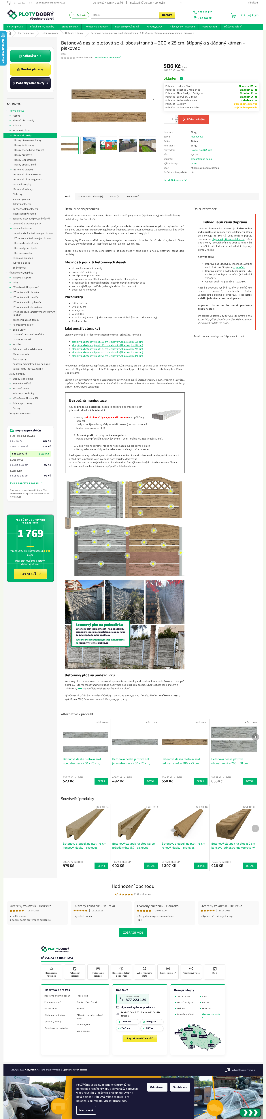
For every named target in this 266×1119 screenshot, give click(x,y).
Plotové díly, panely (23, 120)
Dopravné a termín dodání (108, 3)
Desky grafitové (23, 155)
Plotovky (17, 194)
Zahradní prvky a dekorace (27, 349)
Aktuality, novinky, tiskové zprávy (90, 1017)
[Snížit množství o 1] (176, 121)
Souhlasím (180, 1087)
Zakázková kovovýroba (56, 1028)
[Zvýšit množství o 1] (176, 117)
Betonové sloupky (23, 170)
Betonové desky (23, 135)
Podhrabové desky (23, 325)
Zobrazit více (133, 932)
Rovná (194, 150)
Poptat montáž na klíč (140, 1038)
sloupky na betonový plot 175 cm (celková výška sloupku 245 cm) (107, 349)
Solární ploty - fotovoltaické (28, 369)
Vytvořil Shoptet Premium (244, 1070)
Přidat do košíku (196, 119)
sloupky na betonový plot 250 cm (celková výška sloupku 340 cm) (107, 356)
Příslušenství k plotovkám (28, 307)
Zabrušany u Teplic (186, 1014)
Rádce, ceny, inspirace (57, 958)
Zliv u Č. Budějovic (185, 1002)
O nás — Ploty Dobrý (87, 1002)
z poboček (239, 267)
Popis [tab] (68, 196)
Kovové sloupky (22, 184)
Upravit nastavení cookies (75, 1069)
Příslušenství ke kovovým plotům (32, 238)
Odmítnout (157, 1087)
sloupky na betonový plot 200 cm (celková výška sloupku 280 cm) (107, 352)
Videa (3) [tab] (115, 196)
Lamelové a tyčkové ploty (27, 224)
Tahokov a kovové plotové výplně (31, 219)
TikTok (149, 1028)
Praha (204, 996)
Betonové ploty (21, 130)
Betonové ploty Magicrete (28, 179)
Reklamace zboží (52, 1002)
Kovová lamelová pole (26, 243)
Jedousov (206, 1008)
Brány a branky (17, 374)
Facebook (126, 1021)
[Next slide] (153, 98)
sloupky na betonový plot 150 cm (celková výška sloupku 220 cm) (107, 345)
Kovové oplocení (23, 228)
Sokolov (205, 1002)
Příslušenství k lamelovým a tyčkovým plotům (34, 313)
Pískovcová (197, 137)
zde (124, 1101)
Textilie (17, 344)
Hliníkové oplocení (23, 258)
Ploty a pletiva (16, 111)
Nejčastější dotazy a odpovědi (147, 3)
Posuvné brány (21, 388)
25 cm (194, 163)
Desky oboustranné (25, 165)
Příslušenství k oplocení (26, 287)
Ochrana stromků (22, 339)
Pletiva (16, 116)
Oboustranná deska (201, 159)
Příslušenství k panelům (26, 297)
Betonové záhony (23, 189)
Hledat (167, 15)
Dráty (15, 282)
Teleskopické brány (23, 393)
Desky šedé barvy (24, 145)
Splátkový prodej (52, 1021)
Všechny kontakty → (211, 1016)
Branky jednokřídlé (23, 379)
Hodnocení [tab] (133, 196)
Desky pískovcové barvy (27, 140)
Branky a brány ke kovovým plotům (33, 233)
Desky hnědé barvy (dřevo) (29, 150)
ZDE (80, 688)
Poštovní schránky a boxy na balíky (31, 364)
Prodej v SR (82, 995)
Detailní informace (173, 180)
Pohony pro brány (22, 403)
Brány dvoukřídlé (22, 384)
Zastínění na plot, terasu (26, 320)
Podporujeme (83, 1024)
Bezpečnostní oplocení (25, 209)
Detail (101, 865)
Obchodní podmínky (54, 1015)
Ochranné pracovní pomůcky (28, 334)
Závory (16, 408)
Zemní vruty (19, 330)
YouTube (126, 1028)
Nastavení (86, 1110)
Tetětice (180, 1008)
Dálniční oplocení (22, 204)
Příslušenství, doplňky (21, 273)
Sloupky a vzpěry (22, 278)
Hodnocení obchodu (133, 886)
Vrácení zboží (51, 1008)
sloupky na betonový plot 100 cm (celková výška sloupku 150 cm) (107, 342)
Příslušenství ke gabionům (28, 302)
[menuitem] (14, 27)
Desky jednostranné (25, 160)
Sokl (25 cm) (205, 150)
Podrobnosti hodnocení (107, 57)
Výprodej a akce (21, 263)
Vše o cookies (83, 1031)
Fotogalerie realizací (20, 413)
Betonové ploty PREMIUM (27, 174)
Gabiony (17, 125)
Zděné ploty (19, 268)
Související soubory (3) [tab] (90, 196)
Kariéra (80, 1008)
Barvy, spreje (20, 359)
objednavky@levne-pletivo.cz (228, 239)
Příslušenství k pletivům (26, 292)
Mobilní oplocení (21, 199)
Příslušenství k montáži (25, 398)
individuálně (16, 493)
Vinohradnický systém (25, 214)
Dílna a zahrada (21, 354)
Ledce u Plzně (183, 996)
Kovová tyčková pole (25, 248)
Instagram (151, 1021)
